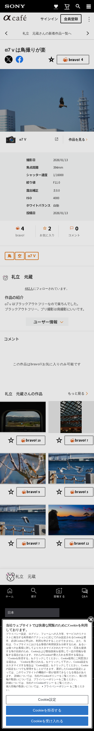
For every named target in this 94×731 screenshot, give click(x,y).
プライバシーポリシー (56, 686)
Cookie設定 (47, 699)
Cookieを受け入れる (47, 721)
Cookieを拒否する (47, 710)
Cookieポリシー (45, 682)
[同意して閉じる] (90, 619)
